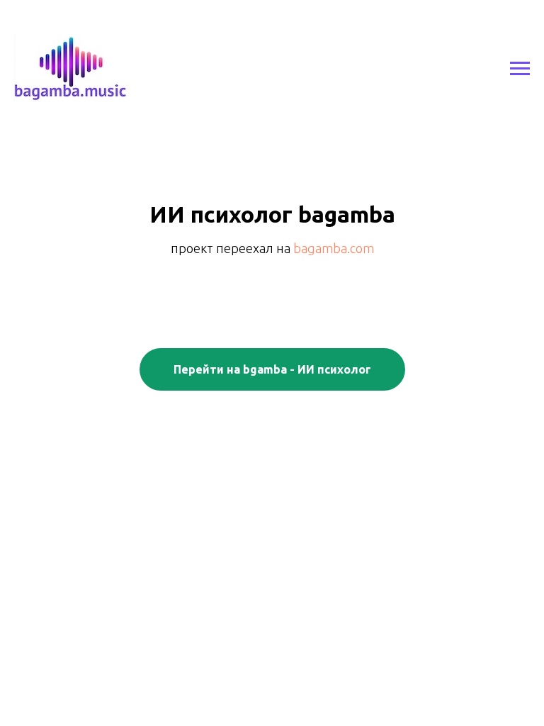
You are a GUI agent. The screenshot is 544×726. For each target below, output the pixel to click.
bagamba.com (333, 248)
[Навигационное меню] (520, 69)
